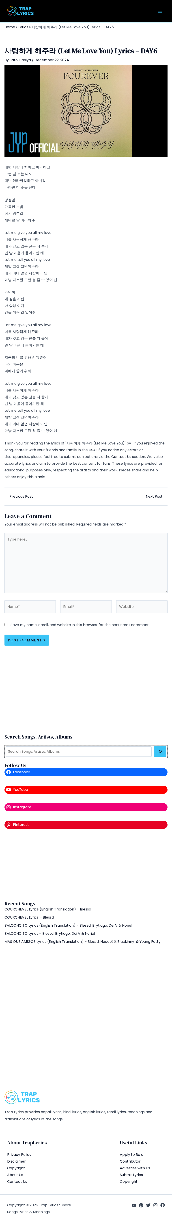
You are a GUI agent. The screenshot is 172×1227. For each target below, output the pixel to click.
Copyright (16, 1168)
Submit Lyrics (131, 1174)
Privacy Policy (19, 1154)
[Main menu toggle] (160, 11)
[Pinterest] (141, 1205)
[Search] (160, 751)
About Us (15, 1174)
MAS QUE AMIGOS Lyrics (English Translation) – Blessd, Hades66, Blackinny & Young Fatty (82, 941)
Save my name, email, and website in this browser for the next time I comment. (80, 624)
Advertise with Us (135, 1168)
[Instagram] (155, 1205)
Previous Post (19, 496)
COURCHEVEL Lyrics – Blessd (29, 917)
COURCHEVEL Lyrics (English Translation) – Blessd (47, 909)
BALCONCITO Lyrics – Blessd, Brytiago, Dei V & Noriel (49, 933)
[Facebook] (162, 1205)
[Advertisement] (86, 864)
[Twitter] (148, 1205)
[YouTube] (134, 1205)
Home (9, 27)
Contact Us (121, 456)
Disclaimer (16, 1161)
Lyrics (23, 27)
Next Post (156, 496)
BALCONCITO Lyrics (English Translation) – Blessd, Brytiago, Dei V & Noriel (68, 925)
